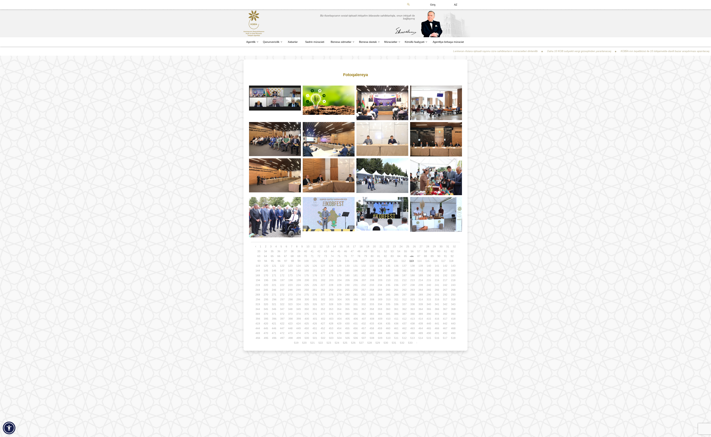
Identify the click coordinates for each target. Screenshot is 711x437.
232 (363, 284)
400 (307, 318)
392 (445, 313)
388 (412, 313)
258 (372, 289)
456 (355, 328)
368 (453, 309)
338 (412, 304)
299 (298, 299)
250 (306, 289)
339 (420, 304)
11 (314, 246)
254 (339, 289)
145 (266, 270)
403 (331, 318)
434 (380, 323)
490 (429, 333)
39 (298, 251)
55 (405, 251)
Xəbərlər (293, 41)
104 (339, 260)
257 (363, 289)
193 (453, 275)
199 (298, 280)
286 (396, 294)
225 (306, 284)
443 (453, 323)
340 (429, 304)
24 (401, 246)
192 (445, 275)
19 (367, 246)
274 (298, 294)
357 (363, 309)
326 (315, 304)
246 (274, 289)
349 (298, 309)
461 (396, 328)
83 (392, 256)
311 (396, 299)
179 (339, 275)
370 (266, 313)
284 (380, 294)
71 (312, 256)
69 (298, 256)
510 (388, 337)
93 (259, 260)
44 (332, 251)
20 (374, 246)
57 (418, 251)
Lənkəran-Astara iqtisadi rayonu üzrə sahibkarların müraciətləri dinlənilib (456, 51)
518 (453, 337)
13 (327, 246)
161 (396, 270)
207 (364, 280)
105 (347, 260)
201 (315, 280)
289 (420, 294)
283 (372, 294)
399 (298, 318)
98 (292, 260)
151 (315, 270)
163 (412, 270)
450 (306, 328)
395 (266, 318)
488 (412, 333)
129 (339, 265)
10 (307, 246)
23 (394, 246)
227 (323, 284)
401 (315, 318)
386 (396, 313)
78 (358, 256)
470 (266, 333)
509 (380, 337)
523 (329, 342)
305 (347, 299)
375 (306, 313)
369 (258, 313)
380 (347, 313)
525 (345, 342)
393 (453, 313)
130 (347, 265)
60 (438, 251)
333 (372, 304)
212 (404, 280)
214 (420, 280)
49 (365, 251)
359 (380, 309)
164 (420, 270)
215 (429, 280)
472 (282, 333)
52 (385, 251)
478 (331, 333)
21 (381, 246)
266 (437, 289)
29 (434, 246)
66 (278, 256)
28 (427, 246)
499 (298, 337)
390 (429, 313)
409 (380, 318)
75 (338, 256)
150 (306, 270)
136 (396, 265)
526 (353, 342)
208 (372, 280)
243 (453, 284)
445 (266, 328)
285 (388, 294)
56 (412, 251)
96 (279, 260)
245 (266, 289)
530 (386, 342)
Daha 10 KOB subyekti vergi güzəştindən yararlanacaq (540, 51)
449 (298, 328)
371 (274, 313)
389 (420, 313)
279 (339, 294)
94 (265, 260)
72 (318, 256)
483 (372, 333)
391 (437, 313)
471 (274, 333)
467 (445, 328)
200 (307, 280)
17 (354, 246)
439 (420, 323)
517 (445, 337)
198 (290, 280)
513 (412, 337)
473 (290, 333)
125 (306, 265)
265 (429, 289)
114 (419, 260)
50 (372, 251)
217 (445, 280)
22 (387, 246)
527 (361, 342)
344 (258, 309)
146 (274, 270)
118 (451, 260)
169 (258, 275)
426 (315, 323)
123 (290, 265)
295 (266, 299)
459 (380, 328)
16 (347, 246)
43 (325, 251)
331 (355, 304)
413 (412, 318)
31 (447, 246)
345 (266, 309)
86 (412, 256)
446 (274, 328)
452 (323, 328)
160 (388, 270)
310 (388, 299)
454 (339, 328)
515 (429, 337)
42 (318, 251)
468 (453, 328)
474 (298, 333)
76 (345, 256)
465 (429, 328)
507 (364, 337)
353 (331, 309)
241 (437, 284)
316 (437, 299)
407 (364, 318)
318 (453, 299)
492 (445, 333)
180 (347, 275)
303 (331, 299)
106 (355, 260)
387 (404, 313)
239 (420, 284)
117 (443, 260)
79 (365, 256)
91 (445, 256)
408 (372, 318)
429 (339, 323)
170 (266, 275)
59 (432, 251)
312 (404, 299)
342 (445, 304)
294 (258, 299)
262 (404, 289)
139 (420, 265)
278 (331, 294)
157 (363, 270)
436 (396, 323)
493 (453, 333)
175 (306, 275)
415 (429, 318)
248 (290, 289)
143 (453, 265)
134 (380, 265)
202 (323, 280)
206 (355, 280)
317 (445, 299)
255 (347, 289)
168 (453, 270)
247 (282, 289)
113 (411, 260)
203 (331, 280)
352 (323, 309)
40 (305, 251)
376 (315, 313)
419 (258, 323)
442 (445, 323)
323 (290, 304)
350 (306, 309)
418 (453, 318)
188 (412, 275)
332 (363, 304)
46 (345, 251)
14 (334, 246)
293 (453, 294)
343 (453, 304)
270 (266, 294)
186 (396, 275)
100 (306, 260)
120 (266, 265)
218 (453, 280)
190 (429, 275)
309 (380, 299)
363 (412, 309)
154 (339, 270)
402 (323, 318)
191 (437, 275)
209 (380, 280)
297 (282, 299)
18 (361, 246)
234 (380, 284)
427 (323, 323)
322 (282, 304)
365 (429, 309)
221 (274, 284)
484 (380, 333)
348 (290, 309)
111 (396, 260)
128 (331, 265)
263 (412, 289)
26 (414, 246)
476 (315, 333)
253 (331, 289)
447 (282, 328)
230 (347, 284)
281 (355, 294)
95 (272, 260)
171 (274, 275)
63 (258, 256)
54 (398, 251)
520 (304, 342)
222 (282, 284)
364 (420, 309)
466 (437, 328)
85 (405, 256)
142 (445, 265)
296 (274, 299)
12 (321, 246)
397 (282, 318)
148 (290, 270)
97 (285, 260)
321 (274, 304)
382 (363, 313)
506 (355, 337)
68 (292, 256)
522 (320, 342)
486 (396, 333)
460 (388, 328)
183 (372, 275)
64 (265, 256)
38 (292, 251)
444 (258, 328)
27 (421, 246)
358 (372, 309)
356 (355, 309)
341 (437, 304)
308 (372, 299)
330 (347, 304)
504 (339, 337)
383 (372, 313)
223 (290, 284)
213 (412, 280)
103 (331, 260)
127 (323, 265)
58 (425, 251)
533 (410, 342)
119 (258, 265)
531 (394, 342)
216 (437, 280)
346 (274, 309)
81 (378, 256)
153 (331, 270)
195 (266, 280)
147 (282, 270)
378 (331, 313)
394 (258, 318)
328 (331, 304)
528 (369, 342)
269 (258, 294)
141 (437, 265)
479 (339, 333)
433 (372, 323)
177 (323, 275)
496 (274, 337)
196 (274, 280)
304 (339, 299)
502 (323, 337)
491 (437, 333)
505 (347, 337)
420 (266, 323)
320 (266, 304)
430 (347, 323)
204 (339, 280)
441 (437, 323)
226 (315, 284)
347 (282, 309)
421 (274, 323)
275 (306, 294)
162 (404, 270)
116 (435, 260)
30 (441, 246)
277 (323, 294)
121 (274, 265)
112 (403, 260)
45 (338, 251)
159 (380, 270)
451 (315, 328)
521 (312, 342)
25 (407, 246)
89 (432, 256)
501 (315, 337)
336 (396, 304)
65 (272, 256)
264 (420, 289)
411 (396, 318)
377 (323, 313)
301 (315, 299)
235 (388, 284)
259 (380, 289)
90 (438, 256)
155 (347, 270)
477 (323, 333)
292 (445, 294)
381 (355, 313)
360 (388, 309)
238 (412, 284)
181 (355, 275)
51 (378, 251)
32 (454, 246)
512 (404, 337)
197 (282, 280)
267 (445, 289)
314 (420, 299)
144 (258, 270)
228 (331, 284)
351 (315, 309)
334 (380, 304)
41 (312, 251)
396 (274, 318)
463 (412, 328)
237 (404, 284)
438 (412, 323)
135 (388, 265)
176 (315, 275)
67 (285, 256)
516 (437, 337)
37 (285, 251)
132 (363, 265)
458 (372, 328)
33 (258, 251)
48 (358, 251)
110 (388, 260)
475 (306, 333)
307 (364, 299)
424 (298, 323)
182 (363, 275)
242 (445, 284)
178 (331, 275)
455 (347, 328)
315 (429, 299)
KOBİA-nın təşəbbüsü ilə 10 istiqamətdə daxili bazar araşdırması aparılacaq (626, 51)
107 (363, 260)
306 (355, 299)
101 (314, 260)
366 (437, 309)
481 (355, 333)
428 (331, 323)
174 (298, 275)
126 (315, 265)
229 (339, 284)
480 (347, 333)
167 (445, 270)
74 (332, 256)
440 (429, 323)
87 (418, 256)
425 (306, 323)
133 (372, 265)
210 (388, 280)
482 (363, 333)
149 (298, 270)
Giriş (432, 4)
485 (388, 333)
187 (404, 275)
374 (298, 313)
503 (331, 337)
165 (429, 270)
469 (258, 333)
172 (282, 275)
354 (339, 309)
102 (323, 260)
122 (282, 265)
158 (372, 270)
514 (420, 337)
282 (363, 294)
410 (388, 318)
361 (396, 309)
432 (363, 323)
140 (429, 265)
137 (404, 265)
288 (412, 294)
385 (388, 313)
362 (404, 309)
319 (258, 304)
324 (298, 304)
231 (355, 284)
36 (278, 251)
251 (315, 289)
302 (323, 299)
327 (323, 304)
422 (282, 323)
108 (371, 260)
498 (290, 337)
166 (437, 270)
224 (298, 284)
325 (306, 304)
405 (347, 318)
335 (388, 304)
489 (420, 333)
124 (298, 265)
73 (325, 256)
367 (445, 309)
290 (429, 294)
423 (290, 323)
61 (445, 251)
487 (404, 333)
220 (266, 284)
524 (337, 342)
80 (372, 256)
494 (258, 337)
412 (404, 318)
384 (380, 313)
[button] (9, 428)
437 (404, 323)
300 (307, 299)
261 (396, 289)
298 (290, 299)
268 (453, 289)
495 (266, 337)
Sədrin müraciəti (314, 41)
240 (429, 284)
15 (341, 246)
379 (339, 313)
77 (352, 256)
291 (437, 294)
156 (355, 270)
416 (437, 318)
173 (290, 275)
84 (398, 256)
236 (396, 284)
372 (282, 313)
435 (388, 323)
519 (296, 342)
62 (452, 251)
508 (372, 337)
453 (331, 328)
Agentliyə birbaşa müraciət (448, 41)
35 (272, 251)
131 (355, 265)
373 (290, 313)
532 (402, 342)
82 (385, 256)
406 (355, 318)
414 (420, 318)
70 (305, 256)
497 (282, 337)
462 (404, 328)
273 (290, 294)
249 (298, 289)
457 (363, 328)
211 (396, 280)
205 (347, 280)
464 (420, 328)
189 (420, 275)
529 (377, 342)
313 (412, 299)
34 (265, 251)
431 (355, 323)
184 (380, 275)
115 (427, 260)
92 (452, 256)
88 (425, 256)
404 (339, 318)
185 (388, 275)
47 (352, 251)
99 (299, 260)
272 (282, 294)
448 (290, 328)
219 (258, 284)
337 (404, 304)
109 (380, 260)
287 (404, 294)
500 (307, 337)
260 (388, 289)
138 (412, 265)
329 (339, 304)
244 (258, 289)
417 (445, 318)
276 (315, 294)
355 (347, 309)
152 (323, 270)
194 (258, 280)
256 (355, 289)
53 (392, 251)
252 (323, 289)
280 (347, 294)
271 (274, 294)
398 (290, 318)
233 (372, 284)
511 (396, 337)
